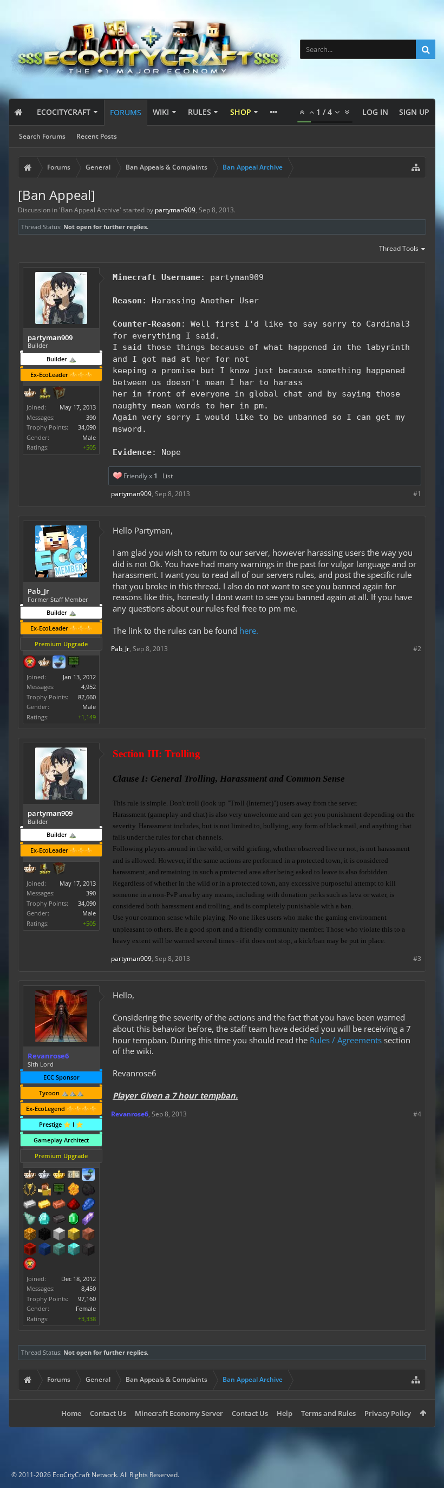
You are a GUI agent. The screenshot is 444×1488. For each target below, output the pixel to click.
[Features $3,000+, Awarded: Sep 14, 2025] (29, 1250)
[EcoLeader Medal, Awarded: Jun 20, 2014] (29, 393)
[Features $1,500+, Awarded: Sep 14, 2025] (59, 1235)
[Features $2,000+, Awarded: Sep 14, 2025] (73, 1235)
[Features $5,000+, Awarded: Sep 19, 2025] (88, 1250)
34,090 (87, 427)
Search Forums (42, 136)
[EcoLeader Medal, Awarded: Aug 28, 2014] (29, 1175)
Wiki (161, 112)
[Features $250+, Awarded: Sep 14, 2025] (88, 1205)
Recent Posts (96, 136)
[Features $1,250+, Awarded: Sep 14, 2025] (44, 1235)
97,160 (87, 1299)
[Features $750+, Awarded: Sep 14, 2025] (88, 1219)
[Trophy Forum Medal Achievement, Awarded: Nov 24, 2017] (29, 663)
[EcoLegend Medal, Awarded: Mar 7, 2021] (59, 1175)
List (167, 475)
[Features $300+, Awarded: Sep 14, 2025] (29, 1219)
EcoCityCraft (63, 112)
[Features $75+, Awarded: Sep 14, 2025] (29, 1205)
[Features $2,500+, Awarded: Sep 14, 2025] (88, 1235)
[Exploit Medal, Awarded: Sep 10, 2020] (73, 663)
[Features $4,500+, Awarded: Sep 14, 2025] (73, 1250)
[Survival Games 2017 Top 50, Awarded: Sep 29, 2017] (44, 393)
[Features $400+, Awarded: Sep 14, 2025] (44, 1219)
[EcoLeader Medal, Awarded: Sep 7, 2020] (44, 663)
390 (91, 417)
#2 (417, 649)
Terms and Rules (328, 1413)
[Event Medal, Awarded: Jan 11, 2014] (29, 1190)
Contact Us (108, 1413)
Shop (240, 112)
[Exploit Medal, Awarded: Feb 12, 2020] (59, 1190)
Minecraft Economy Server (179, 1413)
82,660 (87, 697)
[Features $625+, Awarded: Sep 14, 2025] (73, 1219)
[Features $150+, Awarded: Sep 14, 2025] (59, 1205)
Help (284, 1413)
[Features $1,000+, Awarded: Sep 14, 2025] (29, 1235)
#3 (417, 958)
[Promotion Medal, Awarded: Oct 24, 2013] (59, 393)
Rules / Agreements (346, 1040)
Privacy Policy (387, 1413)
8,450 (88, 1288)
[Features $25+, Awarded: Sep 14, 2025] (73, 1190)
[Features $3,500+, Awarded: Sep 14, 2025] (44, 1250)
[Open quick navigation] (416, 167)
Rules (199, 112)
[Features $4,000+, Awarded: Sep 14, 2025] (59, 1250)
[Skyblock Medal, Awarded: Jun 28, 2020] (88, 1175)
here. (248, 630)
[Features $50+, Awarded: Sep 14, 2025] (88, 1190)
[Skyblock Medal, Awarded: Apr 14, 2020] (59, 663)
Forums (125, 112)
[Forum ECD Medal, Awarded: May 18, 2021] (73, 1175)
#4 (417, 1114)
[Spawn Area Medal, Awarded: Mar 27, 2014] (44, 1190)
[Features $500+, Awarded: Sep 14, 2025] (59, 1219)
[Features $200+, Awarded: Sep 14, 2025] (73, 1205)
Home (71, 1413)
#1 (417, 494)
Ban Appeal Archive (90, 210)
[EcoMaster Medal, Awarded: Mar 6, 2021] (44, 1175)
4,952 (88, 687)
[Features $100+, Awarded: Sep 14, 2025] (44, 1205)
